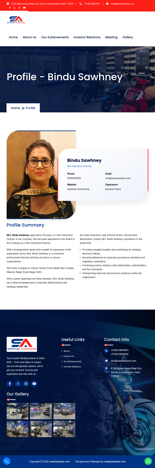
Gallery (127, 37)
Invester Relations (72, 366)
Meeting (111, 37)
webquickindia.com (115, 461)
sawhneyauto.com (59, 461)
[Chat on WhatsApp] (148, 461)
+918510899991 (92, 4)
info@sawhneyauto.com (122, 4)
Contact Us (69, 356)
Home (13, 37)
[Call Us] (7, 461)
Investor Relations (87, 37)
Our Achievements (55, 37)
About (67, 351)
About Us (29, 37)
